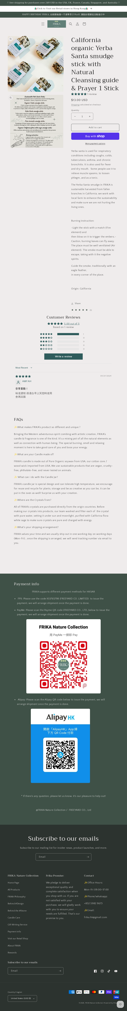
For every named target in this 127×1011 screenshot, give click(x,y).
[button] (42, 24)
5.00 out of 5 (71, 323)
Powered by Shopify (111, 1003)
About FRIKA (14, 946)
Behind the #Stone (17, 911)
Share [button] (78, 303)
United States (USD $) (21, 998)
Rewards (12, 952)
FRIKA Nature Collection (94, 1003)
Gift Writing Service (17, 924)
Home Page (13, 883)
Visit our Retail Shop (18, 938)
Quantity (75, 110)
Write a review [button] (63, 356)
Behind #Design (16, 903)
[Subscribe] (87, 857)
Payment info (14, 931)
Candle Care (14, 918)
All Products (14, 890)
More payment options (95, 144)
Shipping (75, 105)
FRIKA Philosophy (17, 897)
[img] (23, 376)
